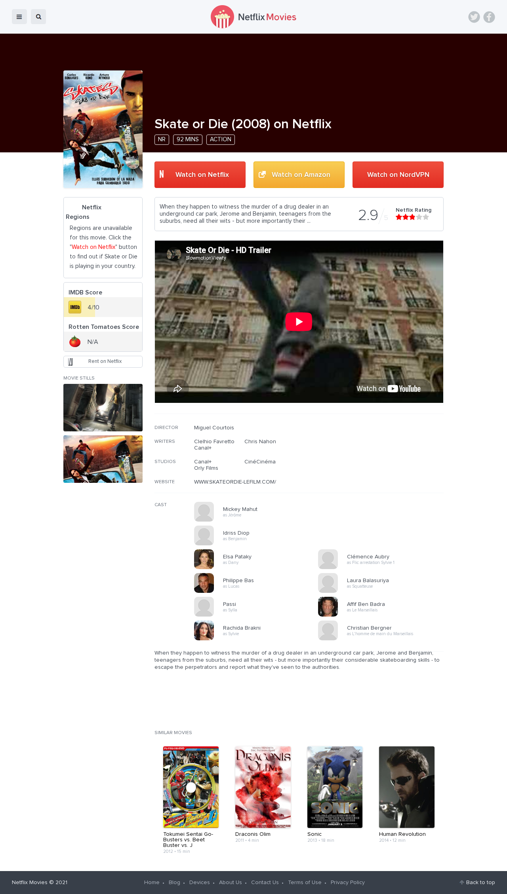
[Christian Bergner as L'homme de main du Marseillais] (382, 639)
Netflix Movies (30, 882)
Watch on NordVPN (398, 174)
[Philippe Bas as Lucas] (258, 591)
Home (152, 882)
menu (19, 16)
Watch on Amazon (301, 174)
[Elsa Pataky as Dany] (258, 568)
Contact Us (265, 882)
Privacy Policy (348, 882)
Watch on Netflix (202, 174)
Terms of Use (305, 882)
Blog (174, 882)
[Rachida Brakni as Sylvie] (258, 639)
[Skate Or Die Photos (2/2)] (103, 459)
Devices (199, 882)
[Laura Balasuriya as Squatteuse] (382, 591)
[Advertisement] (384, 475)
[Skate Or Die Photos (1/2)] (103, 407)
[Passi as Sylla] (258, 615)
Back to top (480, 882)
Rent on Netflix (105, 361)
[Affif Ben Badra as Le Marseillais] (382, 615)
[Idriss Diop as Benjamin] (258, 544)
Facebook (489, 17)
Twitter (474, 17)
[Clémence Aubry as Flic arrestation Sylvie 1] (382, 568)
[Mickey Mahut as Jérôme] (258, 520)
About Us (230, 882)
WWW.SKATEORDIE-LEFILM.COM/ (235, 482)
